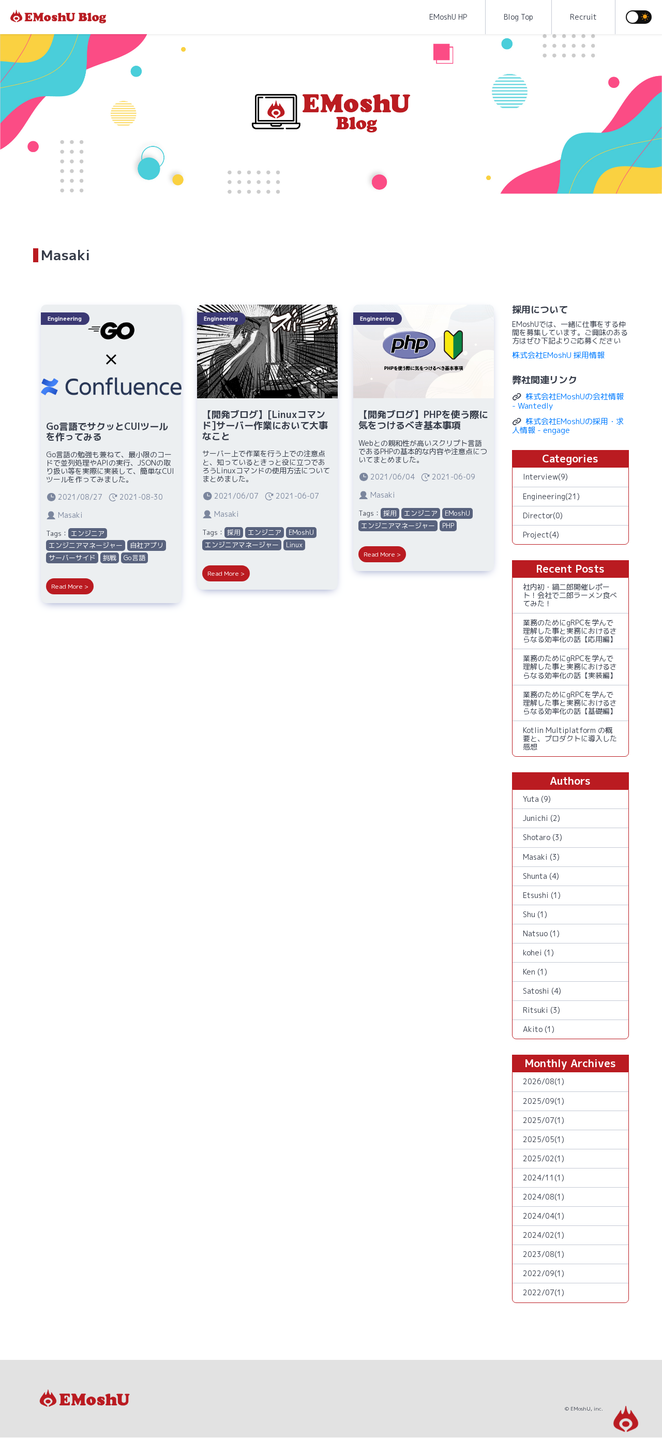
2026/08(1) (543, 1081)
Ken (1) (535, 972)
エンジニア (87, 533)
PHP (448, 525)
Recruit (583, 17)
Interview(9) (545, 477)
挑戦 (109, 557)
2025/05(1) (543, 1139)
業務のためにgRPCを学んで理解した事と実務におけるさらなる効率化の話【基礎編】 (570, 703)
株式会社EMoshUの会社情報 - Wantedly (568, 401)
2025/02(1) (543, 1158)
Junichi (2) (541, 818)
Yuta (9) (537, 799)
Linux (294, 544)
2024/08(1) (543, 1197)
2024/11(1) (543, 1177)
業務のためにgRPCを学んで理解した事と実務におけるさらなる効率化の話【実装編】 (570, 666)
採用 (233, 532)
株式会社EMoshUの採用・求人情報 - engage (568, 426)
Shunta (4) (541, 876)
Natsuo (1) (541, 933)
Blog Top (518, 17)
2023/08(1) (543, 1254)
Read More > (69, 586)
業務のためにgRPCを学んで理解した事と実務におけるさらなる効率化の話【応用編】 (570, 631)
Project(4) (541, 535)
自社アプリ (146, 545)
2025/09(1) (543, 1101)
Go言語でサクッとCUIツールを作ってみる (107, 432)
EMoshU (301, 532)
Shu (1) (535, 914)
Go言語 (134, 557)
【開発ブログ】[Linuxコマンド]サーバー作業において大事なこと (265, 425)
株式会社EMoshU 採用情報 (558, 355)
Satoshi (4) (542, 991)
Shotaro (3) (542, 837)
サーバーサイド (72, 557)
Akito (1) (538, 1029)
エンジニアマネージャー (86, 545)
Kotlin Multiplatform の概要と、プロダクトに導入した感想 (570, 738)
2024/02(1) (543, 1235)
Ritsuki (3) (541, 1010)
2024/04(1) (543, 1216)
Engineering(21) (551, 496)
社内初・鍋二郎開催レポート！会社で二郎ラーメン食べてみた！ (570, 595)
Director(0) (543, 515)
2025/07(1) (543, 1120)
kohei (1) (538, 952)
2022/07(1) (543, 1292)
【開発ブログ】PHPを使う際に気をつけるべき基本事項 (423, 420)
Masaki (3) (541, 857)
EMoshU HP (448, 17)
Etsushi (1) (542, 895)
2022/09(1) (543, 1273)
